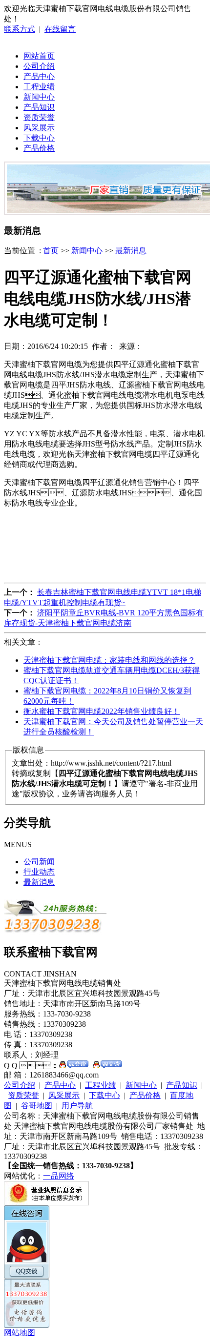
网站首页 (39, 56)
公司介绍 (39, 66)
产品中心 (39, 76)
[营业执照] (46, 1203)
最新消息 (131, 250)
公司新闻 (39, 861)
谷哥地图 (36, 1105)
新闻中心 (39, 97)
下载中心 (39, 138)
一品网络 (58, 1176)
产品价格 (39, 148)
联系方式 (19, 29)
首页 (51, 250)
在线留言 (60, 29)
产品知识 (39, 107)
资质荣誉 (39, 117)
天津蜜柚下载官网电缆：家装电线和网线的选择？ (109, 660)
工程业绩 (39, 86)
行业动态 (39, 872)
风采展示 (39, 127)
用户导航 (77, 1105)
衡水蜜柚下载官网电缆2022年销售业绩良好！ (101, 711)
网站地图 (19, 1332)
